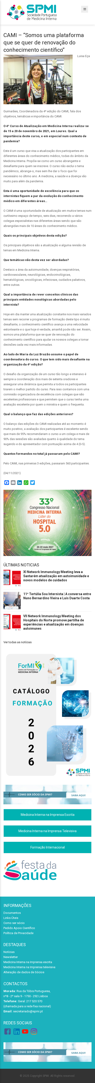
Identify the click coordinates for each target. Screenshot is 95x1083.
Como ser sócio (14, 923)
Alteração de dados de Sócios (23, 972)
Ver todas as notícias (17, 642)
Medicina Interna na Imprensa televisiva (29, 967)
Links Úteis (10, 918)
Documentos (12, 913)
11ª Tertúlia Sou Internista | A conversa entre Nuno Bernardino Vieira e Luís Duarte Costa (57, 596)
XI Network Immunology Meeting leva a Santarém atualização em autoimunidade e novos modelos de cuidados (56, 576)
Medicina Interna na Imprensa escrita (27, 962)
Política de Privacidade (18, 933)
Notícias (9, 952)
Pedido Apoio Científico (19, 928)
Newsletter (10, 957)
